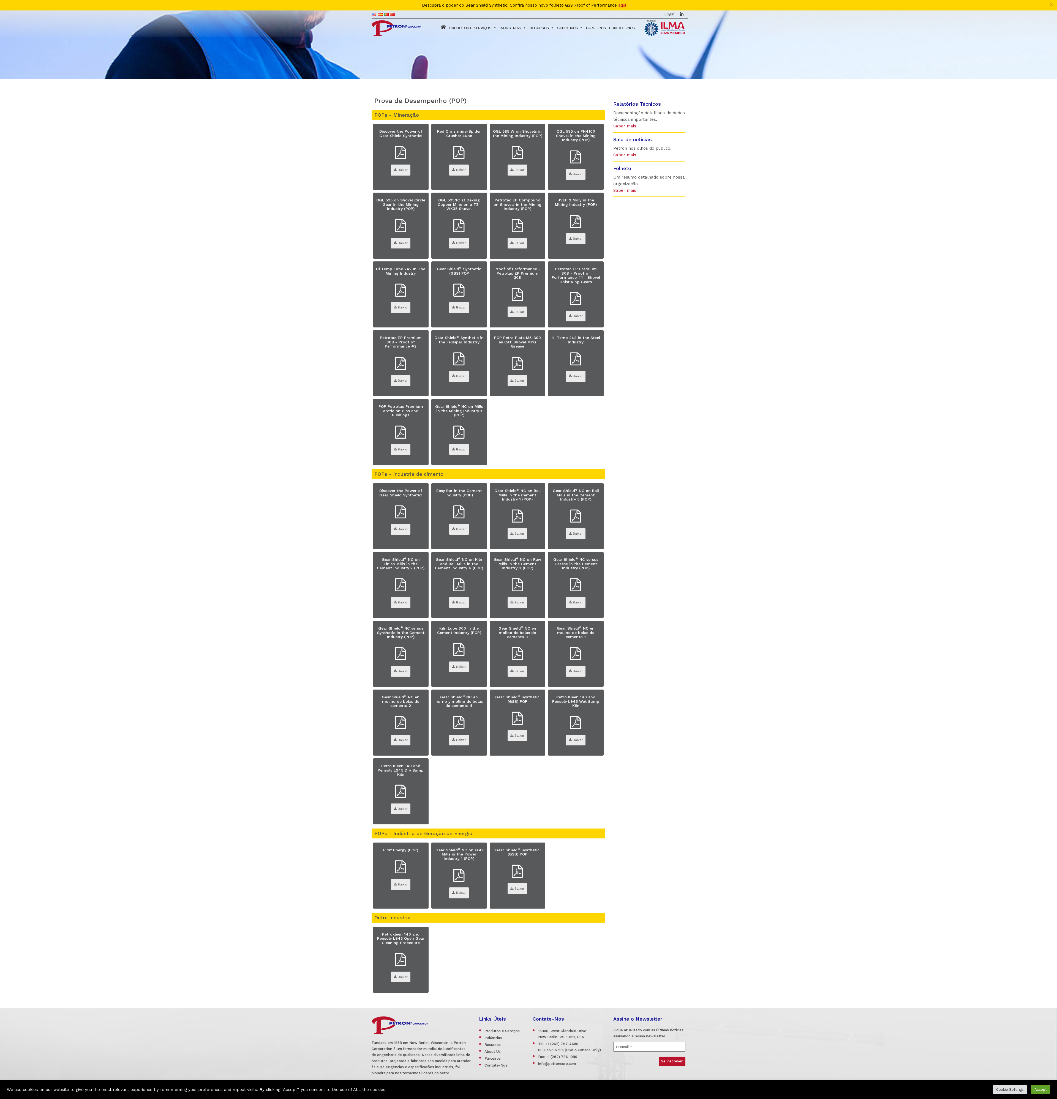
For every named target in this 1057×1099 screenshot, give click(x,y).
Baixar (402, 170)
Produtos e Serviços (470, 28)
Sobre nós (567, 28)
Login (669, 14)
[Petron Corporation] (396, 27)
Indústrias (510, 28)
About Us (492, 1051)
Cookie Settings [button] (1010, 1089)
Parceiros (596, 28)
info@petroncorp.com (557, 1064)
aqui (622, 5)
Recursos (539, 28)
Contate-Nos (621, 28)
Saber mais (624, 126)
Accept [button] (1040, 1089)
